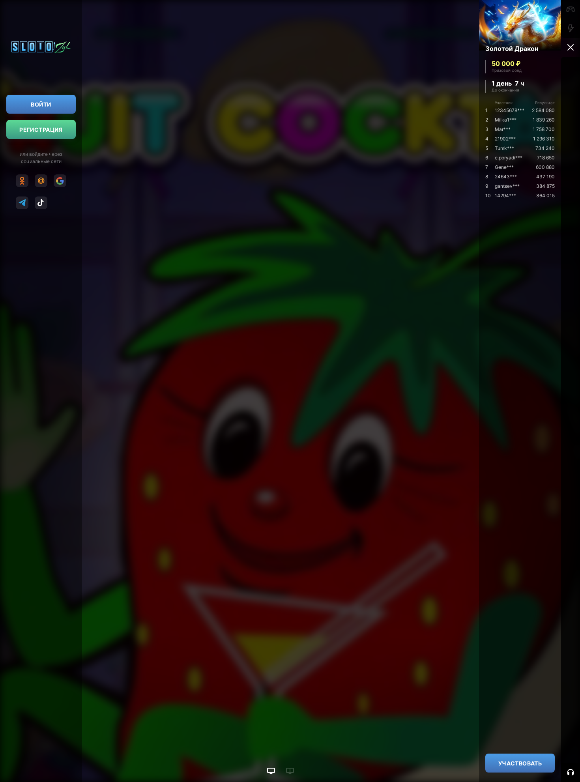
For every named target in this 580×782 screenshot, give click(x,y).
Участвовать (520, 763)
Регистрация (41, 129)
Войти (41, 104)
